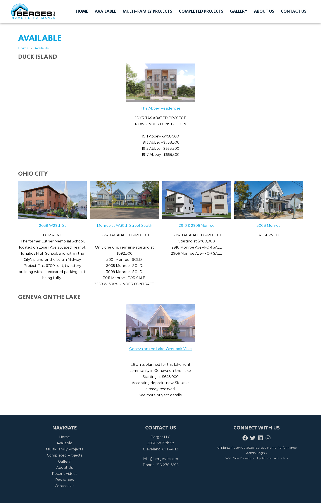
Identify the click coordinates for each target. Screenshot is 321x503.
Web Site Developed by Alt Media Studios (256, 458)
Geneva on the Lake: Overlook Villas (160, 349)
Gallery (238, 11)
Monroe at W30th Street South (124, 225)
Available (105, 11)
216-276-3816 (167, 465)
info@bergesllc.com (160, 459)
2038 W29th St (52, 225)
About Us (264, 11)
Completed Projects (201, 11)
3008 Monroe (269, 225)
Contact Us (294, 11)
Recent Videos (64, 474)
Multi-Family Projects (147, 11)
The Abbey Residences (160, 108)
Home (82, 11)
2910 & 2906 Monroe (196, 225)
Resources (64, 480)
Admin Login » (256, 453)
